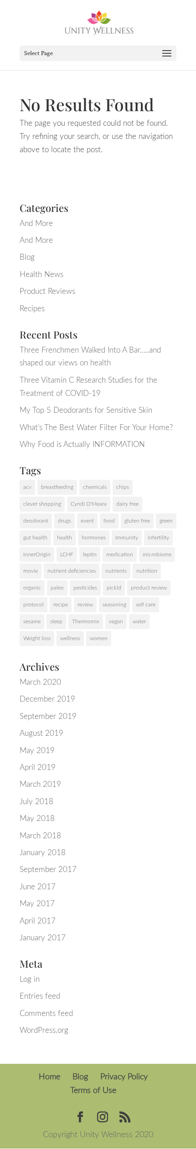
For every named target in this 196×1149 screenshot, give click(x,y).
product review (149, 587)
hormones (94, 537)
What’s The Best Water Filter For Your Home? (96, 427)
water (139, 621)
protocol (33, 604)
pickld (114, 587)
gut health (35, 537)
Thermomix (85, 621)
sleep (56, 621)
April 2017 (38, 921)
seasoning (114, 604)
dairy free (127, 504)
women (99, 638)
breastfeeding (57, 487)
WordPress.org (44, 1030)
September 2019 (48, 716)
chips (122, 487)
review (85, 604)
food (109, 520)
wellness (70, 638)
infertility (158, 537)
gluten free (137, 520)
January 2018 (43, 853)
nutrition (146, 571)
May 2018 (37, 818)
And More (36, 223)
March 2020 (40, 682)
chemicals (95, 487)
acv (27, 487)
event (87, 520)
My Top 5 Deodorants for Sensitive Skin (86, 410)
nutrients (116, 571)
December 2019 (47, 699)
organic (32, 587)
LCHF (66, 554)
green (166, 520)
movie (30, 571)
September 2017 (48, 869)
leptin (90, 554)
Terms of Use (93, 1091)
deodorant (35, 520)
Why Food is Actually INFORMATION (82, 444)
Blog (27, 257)
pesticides (85, 587)
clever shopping (42, 504)
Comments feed (46, 1013)
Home (49, 1077)
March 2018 (40, 836)
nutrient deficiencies (71, 571)
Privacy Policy (124, 1077)
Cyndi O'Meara (89, 504)
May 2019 (37, 750)
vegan (116, 621)
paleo (57, 587)
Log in (30, 979)
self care (145, 604)
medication (119, 554)
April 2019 (38, 767)
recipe (60, 604)
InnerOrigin (37, 554)
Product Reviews (47, 291)
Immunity (126, 537)
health (64, 537)
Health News (41, 274)
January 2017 (43, 938)
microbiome (157, 554)
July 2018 (36, 801)
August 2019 (41, 733)
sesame (32, 621)
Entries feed (40, 996)
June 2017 (38, 887)
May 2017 (37, 904)
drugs (64, 520)
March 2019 (40, 784)
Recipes (32, 309)
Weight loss (37, 638)
